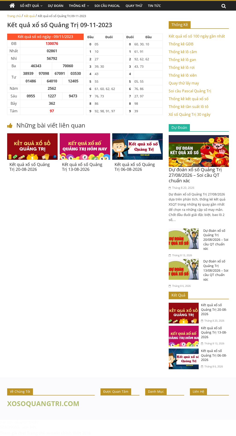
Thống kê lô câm (183, 51)
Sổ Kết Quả (29, 5)
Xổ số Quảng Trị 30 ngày (189, 114)
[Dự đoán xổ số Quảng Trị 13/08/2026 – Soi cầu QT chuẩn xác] (185, 261)
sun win (29, 427)
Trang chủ (14, 16)
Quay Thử (134, 5)
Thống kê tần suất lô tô (189, 106)
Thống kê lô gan (182, 59)
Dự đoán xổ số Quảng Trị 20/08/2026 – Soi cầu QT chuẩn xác (215, 239)
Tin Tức (154, 5)
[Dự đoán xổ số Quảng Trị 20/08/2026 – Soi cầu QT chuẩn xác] (185, 231)
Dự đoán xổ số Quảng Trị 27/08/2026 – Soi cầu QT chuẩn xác (195, 175)
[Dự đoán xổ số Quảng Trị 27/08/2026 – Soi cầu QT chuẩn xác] (199, 137)
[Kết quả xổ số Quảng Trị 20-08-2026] (32, 136)
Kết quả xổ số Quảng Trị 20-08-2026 (29, 167)
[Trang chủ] (12, 6)
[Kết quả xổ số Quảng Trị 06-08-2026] (137, 136)
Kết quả (29, 16)
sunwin (53, 433)
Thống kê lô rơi (182, 67)
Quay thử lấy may (184, 83)
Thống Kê (77, 5)
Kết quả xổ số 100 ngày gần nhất (197, 36)
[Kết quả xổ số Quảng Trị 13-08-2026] (85, 136)
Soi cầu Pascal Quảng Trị (190, 90)
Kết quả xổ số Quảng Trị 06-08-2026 (135, 167)
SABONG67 (9, 427)
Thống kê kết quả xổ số (189, 98)
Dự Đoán (55, 5)
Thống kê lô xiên (183, 75)
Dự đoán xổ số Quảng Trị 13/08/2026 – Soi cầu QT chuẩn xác (215, 270)
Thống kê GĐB (181, 44)
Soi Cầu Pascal (107, 5)
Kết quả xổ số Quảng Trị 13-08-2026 (82, 167)
